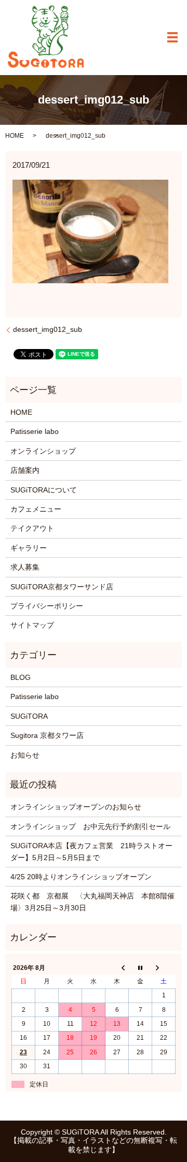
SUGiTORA (29, 716)
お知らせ (24, 755)
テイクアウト (32, 528)
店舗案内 (24, 470)
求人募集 (24, 567)
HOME (14, 135)
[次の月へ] (164, 968)
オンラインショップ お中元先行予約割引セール (90, 826)
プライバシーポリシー (46, 606)
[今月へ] (140, 968)
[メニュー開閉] (172, 37)
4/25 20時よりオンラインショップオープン (81, 877)
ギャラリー (28, 548)
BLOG (20, 677)
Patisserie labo (34, 431)
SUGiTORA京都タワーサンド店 (61, 587)
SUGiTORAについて (43, 490)
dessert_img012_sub (47, 329)
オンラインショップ (43, 451)
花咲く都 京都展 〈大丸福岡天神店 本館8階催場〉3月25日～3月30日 (92, 901)
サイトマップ (32, 625)
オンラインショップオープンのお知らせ (75, 807)
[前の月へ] (117, 968)
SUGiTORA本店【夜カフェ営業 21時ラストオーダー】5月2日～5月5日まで (91, 851)
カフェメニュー (35, 509)
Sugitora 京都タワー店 (47, 735)
